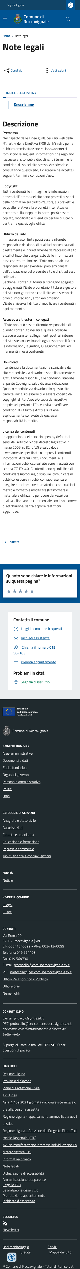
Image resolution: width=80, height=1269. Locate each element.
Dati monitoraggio (16, 1246)
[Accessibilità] (11, 1257)
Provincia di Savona (17, 1080)
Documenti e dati (15, 760)
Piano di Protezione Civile (21, 1088)
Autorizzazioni (13, 827)
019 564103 (26, 952)
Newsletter (11, 1229)
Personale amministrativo (21, 781)
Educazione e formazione (21, 841)
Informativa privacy (17, 1159)
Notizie (8, 880)
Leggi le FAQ (12, 1184)
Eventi (7, 912)
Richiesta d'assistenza (19, 1200)
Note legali (11, 1166)
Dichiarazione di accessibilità (23, 1173)
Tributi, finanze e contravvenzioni (27, 856)
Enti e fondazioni (15, 767)
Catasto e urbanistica (18, 834)
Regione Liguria (15, 5)
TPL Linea (10, 1095)
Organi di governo (16, 774)
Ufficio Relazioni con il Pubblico (25, 979)
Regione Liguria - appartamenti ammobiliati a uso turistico (40, 1120)
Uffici (6, 796)
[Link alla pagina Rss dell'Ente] (5, 1223)
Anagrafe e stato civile (19, 820)
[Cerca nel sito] (66, 19)
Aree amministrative (18, 753)
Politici (7, 788)
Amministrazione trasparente (24, 1179)
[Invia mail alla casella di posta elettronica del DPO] (29, 1018)
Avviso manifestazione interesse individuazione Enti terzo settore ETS (40, 1148)
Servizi (52, 1246)
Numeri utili (11, 993)
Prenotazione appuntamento (24, 1195)
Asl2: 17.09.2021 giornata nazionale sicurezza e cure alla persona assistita (39, 1105)
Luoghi (7, 904)
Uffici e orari (11, 986)
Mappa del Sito (60, 1252)
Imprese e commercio (18, 848)
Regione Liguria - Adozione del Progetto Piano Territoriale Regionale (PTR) (40, 1134)
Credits (25, 1252)
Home (6, 35)
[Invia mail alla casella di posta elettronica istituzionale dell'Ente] (42, 964)
